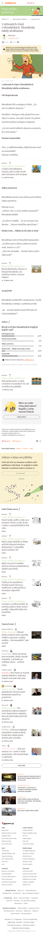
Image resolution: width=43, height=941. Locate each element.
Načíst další (21, 765)
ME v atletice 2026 (7, 859)
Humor (25, 448)
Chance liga (5, 851)
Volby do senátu (6, 841)
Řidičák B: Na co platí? (29, 879)
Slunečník (9, 900)
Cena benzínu (16, 893)
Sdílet (14, 42)
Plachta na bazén (24, 898)
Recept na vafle (27, 861)
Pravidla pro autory (14, 925)
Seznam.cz (30, 3)
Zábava (18, 448)
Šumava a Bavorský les (9, 876)
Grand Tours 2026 (28, 844)
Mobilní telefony (22, 908)
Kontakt (19, 922)
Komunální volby (7, 844)
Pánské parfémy (26, 913)
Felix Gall (25, 841)
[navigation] (2, 3)
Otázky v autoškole (28, 882)
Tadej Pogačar (27, 838)
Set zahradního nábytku (28, 900)
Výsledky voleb (6, 836)
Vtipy (31, 448)
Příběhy (5, 729)
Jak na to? (21, 478)
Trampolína (34, 898)
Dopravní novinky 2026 (30, 876)
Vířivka (25, 903)
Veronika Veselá (7, 670)
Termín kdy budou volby (9, 838)
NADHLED (11, 35)
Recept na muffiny (28, 853)
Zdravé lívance (27, 856)
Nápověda (11, 922)
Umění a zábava (9, 748)
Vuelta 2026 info (28, 830)
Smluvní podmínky (30, 919)
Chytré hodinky (15, 913)
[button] (21, 66)
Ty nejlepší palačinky (29, 851)
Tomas (4, 745)
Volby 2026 (5, 830)
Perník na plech (27, 864)
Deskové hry (27, 911)
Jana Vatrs (5, 705)
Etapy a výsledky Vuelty (30, 833)
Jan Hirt (25, 836)
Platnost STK (26, 884)
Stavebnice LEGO (34, 908)
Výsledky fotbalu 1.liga (8, 853)
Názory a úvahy (9, 689)
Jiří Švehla (5, 651)
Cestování (6, 654)
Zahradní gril (18, 903)
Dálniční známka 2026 (29, 874)
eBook (6, 42)
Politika (5, 673)
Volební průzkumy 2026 (9, 833)
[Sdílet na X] (40, 441)
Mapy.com (21, 890)
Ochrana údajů (28, 922)
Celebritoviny (6, 726)
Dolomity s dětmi (7, 884)
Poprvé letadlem (7, 874)
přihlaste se (29, 360)
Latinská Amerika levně (9, 882)
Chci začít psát (20, 473)
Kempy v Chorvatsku (8, 871)
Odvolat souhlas (28, 925)
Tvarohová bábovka (28, 859)
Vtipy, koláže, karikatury (13, 166)
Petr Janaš (8, 686)
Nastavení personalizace (21, 928)
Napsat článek (21, 417)
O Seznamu (18, 919)
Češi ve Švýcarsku (7, 879)
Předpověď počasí (30, 890)
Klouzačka (16, 900)
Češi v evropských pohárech (30, 893)
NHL (3, 864)
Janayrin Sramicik (7, 629)
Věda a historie (8, 632)
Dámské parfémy (9, 911)
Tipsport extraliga (7, 856)
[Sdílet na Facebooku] (37, 441)
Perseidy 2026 (7, 893)
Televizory (35, 911)
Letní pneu (19, 911)
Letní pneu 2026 (28, 871)
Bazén (16, 898)
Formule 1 (5, 861)
